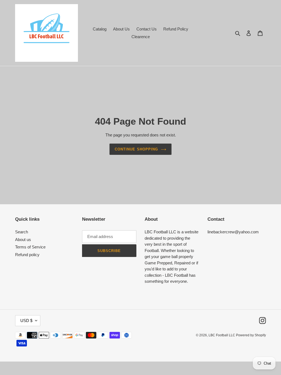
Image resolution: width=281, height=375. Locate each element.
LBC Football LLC (222, 335)
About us (23, 239)
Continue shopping (136, 149)
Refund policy (27, 254)
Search (21, 232)
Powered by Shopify (251, 335)
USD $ (26, 320)
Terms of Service (30, 247)
